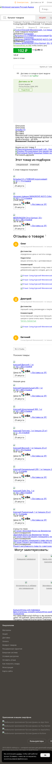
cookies (19, 754)
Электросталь (22, 2)
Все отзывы (19, 349)
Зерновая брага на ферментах (27, 534)
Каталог (27, 22)
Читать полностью (28, 321)
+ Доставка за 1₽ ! (38, 204)
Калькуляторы (37, 741)
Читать (45, 534)
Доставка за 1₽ (37, 2)
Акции (42, 17)
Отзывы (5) (20, 129)
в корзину (29, 33)
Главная (17, 22)
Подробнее (25, 90)
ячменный (34, 164)
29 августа (19, 186)
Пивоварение (39, 22)
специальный (22, 164)
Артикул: (19, 40)
